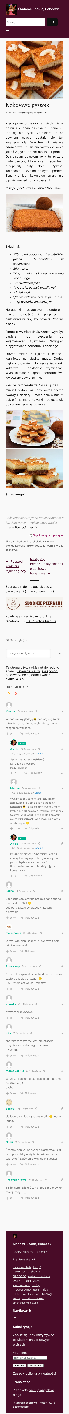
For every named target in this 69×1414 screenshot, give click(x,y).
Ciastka (43, 112)
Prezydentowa (16, 1180)
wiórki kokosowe (33, 1298)
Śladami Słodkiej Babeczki (39, 9)
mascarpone (22, 1289)
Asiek (23, 112)
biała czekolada (22, 1267)
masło (36, 1289)
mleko (16, 1294)
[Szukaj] (52, 22)
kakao (26, 1281)
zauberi (11, 1108)
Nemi (9, 1142)
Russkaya (13, 966)
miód (44, 1289)
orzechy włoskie (31, 1294)
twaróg (47, 1294)
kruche (37, 1280)
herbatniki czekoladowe (31, 541)
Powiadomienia (26, 527)
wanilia (51, 545)
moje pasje (13, 933)
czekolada (34, 1271)
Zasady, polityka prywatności (34, 1373)
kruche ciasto (21, 1285)
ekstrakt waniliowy (39, 1276)
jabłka (16, 1281)
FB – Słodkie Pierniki (41, 621)
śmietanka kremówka (25, 1302)
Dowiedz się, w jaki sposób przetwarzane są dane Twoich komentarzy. (32, 674)
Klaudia (11, 1004)
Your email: (21, 1353)
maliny (36, 1285)
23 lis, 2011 (11, 112)
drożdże (19, 1276)
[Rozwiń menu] (8, 32)
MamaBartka (15, 1071)
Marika (39, 753)
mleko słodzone (35, 545)
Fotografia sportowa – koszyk (30, 1402)
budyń (37, 1267)
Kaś (8, 1033)
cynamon (19, 1271)
